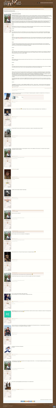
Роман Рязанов (7, 262)
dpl (7, 180)
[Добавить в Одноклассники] (25, 401)
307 (10, 321)
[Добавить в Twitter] (30, 401)
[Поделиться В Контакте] (31, 401)
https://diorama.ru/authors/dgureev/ (15, 178)
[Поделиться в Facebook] (21, 401)
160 (10, 103)
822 (10, 203)
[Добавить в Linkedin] (22, 401)
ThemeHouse (11, 406)
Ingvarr (7, 390)
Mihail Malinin (13, 334)
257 (10, 305)
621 (10, 393)
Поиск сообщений (5, 7)
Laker (7, 100)
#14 (51, 334)
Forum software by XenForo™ (8, 405)
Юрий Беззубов (13, 90)
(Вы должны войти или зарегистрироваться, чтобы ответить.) (46, 399)
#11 (51, 281)
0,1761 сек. (28, 405)
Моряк (7, 354)
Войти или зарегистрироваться (49, 0)
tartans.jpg (17, 96)
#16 (51, 369)
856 (10, 28)
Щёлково (10, 124)
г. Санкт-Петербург (9, 186)
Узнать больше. (42, 9)
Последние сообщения (10, 7)
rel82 (7, 318)
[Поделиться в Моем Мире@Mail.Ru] (24, 401)
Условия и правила (51, 405)
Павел (7, 138)
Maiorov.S (7, 116)
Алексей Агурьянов (7, 197)
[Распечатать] (34, 401)
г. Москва (10, 165)
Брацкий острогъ (9, 396)
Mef (7, 301)
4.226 (10, 121)
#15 (51, 355)
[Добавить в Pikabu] (27, 401)
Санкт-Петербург (9, 206)
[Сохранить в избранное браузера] (33, 401)
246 (10, 267)
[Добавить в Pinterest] (28, 401)
